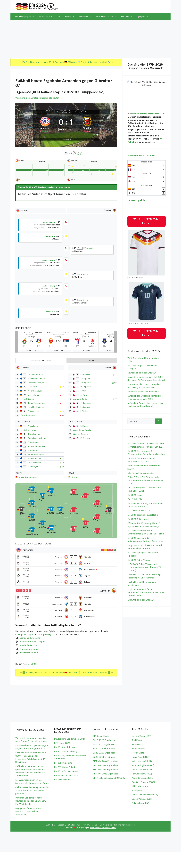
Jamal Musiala (138, 748)
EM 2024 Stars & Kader (65, 767)
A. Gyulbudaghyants (28, 477)
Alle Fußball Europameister (140, 473)
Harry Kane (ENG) (140, 757)
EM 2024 (31, 664)
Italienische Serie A (29, 652)
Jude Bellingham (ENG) (143, 765)
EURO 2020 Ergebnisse (104, 752)
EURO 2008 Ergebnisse (104, 740)
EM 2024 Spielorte (63, 763)
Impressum (81, 825)
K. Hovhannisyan (35, 391)
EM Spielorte (44, 16)
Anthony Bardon (80, 399)
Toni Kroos (137, 740)
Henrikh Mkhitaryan (36, 407)
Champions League (24, 634)
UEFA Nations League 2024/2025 (109, 778)
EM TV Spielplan (64, 16)
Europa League (46, 634)
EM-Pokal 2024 (134, 499)
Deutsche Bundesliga (30, 638)
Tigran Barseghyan (36, 403)
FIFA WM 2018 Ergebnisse (105, 769)
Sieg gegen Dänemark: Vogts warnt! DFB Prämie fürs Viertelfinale (29, 811)
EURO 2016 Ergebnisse (104, 748)
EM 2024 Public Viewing (139, 560)
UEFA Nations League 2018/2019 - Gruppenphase (62, 111)
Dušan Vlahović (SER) (142, 799)
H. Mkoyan (32, 386)
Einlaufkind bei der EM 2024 (140, 599)
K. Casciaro (85, 438)
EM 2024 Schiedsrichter (139, 519)
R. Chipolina (86, 386)
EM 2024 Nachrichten (64, 747)
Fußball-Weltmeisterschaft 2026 (148, 113)
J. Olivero (85, 391)
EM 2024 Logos (134, 495)
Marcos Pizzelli (34, 458)
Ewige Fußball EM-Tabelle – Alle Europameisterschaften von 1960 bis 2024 (145, 480)
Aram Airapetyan (35, 374)
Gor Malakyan (34, 395)
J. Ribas (75, 477)
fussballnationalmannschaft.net (103, 827)
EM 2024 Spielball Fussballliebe (142, 515)
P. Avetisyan (33, 442)
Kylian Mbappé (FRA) (142, 761)
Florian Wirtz (138, 752)
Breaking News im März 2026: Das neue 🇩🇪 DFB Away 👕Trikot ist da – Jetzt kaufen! (66, 62)
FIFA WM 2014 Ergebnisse (105, 765)
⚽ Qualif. (142, 16)
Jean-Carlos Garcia (82, 430)
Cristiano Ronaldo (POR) (143, 782)
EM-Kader (125, 16)
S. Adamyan (33, 466)
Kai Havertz (137, 744)
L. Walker (84, 411)
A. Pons (84, 395)
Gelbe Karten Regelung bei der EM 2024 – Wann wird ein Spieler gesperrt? (32, 790)
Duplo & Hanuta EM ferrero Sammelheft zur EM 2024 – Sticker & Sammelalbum (145, 592)
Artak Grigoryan (28, 399)
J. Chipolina (78, 154)
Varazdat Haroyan (36, 382)
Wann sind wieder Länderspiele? (143, 391)
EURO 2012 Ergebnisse (104, 744)
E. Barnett (85, 426)
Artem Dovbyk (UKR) (142, 769)
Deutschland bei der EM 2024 (141, 372)
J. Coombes (86, 403)
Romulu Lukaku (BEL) (142, 773)
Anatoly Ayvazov (28, 430)
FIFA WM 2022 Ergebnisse (105, 773)
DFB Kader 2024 (62, 743)
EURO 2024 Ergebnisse (104, 757)
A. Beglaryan (33, 426)
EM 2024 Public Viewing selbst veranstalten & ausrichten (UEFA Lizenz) (145, 567)
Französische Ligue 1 (29, 649)
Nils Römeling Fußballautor (124, 825)
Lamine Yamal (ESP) (141, 736)
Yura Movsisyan (28, 415)
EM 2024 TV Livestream (66, 771)
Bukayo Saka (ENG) (141, 803)
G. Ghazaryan (34, 411)
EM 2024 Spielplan (23, 16)
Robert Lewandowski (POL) (145, 794)
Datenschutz (93, 825)
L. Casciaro (85, 407)
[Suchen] (158, 421)
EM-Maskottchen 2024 (138, 510)
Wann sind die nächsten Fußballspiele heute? (37, 98)
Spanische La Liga (28, 645)
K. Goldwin (85, 374)
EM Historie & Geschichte (66, 775)
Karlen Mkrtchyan (36, 454)
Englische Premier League (32, 641)
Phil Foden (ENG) (140, 786)
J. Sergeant (86, 378)
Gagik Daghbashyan (37, 438)
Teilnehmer (83, 16)
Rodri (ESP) (137, 790)
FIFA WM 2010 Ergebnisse (105, 761)
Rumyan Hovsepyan (36, 446)
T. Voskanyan (34, 434)
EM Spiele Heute (62, 779)
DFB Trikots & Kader (104, 16)
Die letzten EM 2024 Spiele (140, 155)
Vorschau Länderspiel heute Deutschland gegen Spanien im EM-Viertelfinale (30, 800)
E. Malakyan (33, 450)
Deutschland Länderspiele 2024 (69, 738)
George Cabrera (80, 434)
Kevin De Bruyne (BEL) (142, 778)
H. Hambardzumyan (36, 378)
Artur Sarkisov (34, 462)
